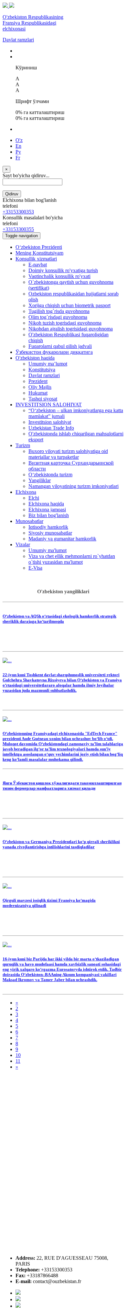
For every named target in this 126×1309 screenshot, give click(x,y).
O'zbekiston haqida (35, 358)
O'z (19, 140)
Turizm (23, 445)
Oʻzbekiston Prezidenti (39, 247)
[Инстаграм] (18, 1306)
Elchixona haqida (46, 503)
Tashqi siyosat (42, 398)
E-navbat (37, 264)
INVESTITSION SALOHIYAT (49, 404)
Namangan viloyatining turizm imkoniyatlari (73, 486)
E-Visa (35, 568)
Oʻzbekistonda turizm (50, 474)
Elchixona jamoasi (47, 509)
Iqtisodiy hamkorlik (48, 527)
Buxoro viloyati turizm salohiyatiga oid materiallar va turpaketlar (68, 454)
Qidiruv (11, 193)
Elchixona (26, 492)
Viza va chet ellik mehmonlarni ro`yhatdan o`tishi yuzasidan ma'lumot (71, 559)
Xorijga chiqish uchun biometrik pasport (69, 305)
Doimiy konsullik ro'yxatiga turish (63, 270)
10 (18, 1055)
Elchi (33, 498)
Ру (18, 152)
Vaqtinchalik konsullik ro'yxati (59, 276)
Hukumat (37, 393)
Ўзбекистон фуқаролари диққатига (54, 352)
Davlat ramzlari (18, 39)
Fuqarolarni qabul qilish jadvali (60, 346)
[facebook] (18, 1293)
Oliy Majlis (39, 387)
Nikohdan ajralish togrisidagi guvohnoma (70, 328)
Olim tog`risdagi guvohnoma (57, 317)
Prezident (37, 381)
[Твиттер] (18, 1299)
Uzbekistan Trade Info (51, 428)
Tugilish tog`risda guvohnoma (58, 311)
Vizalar (23, 544)
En (18, 146)
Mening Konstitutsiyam (39, 253)
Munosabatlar (29, 521)
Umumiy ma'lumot (47, 550)
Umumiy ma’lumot (47, 363)
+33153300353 (18, 211)
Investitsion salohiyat (49, 422)
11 (18, 1061)
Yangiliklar (39, 480)
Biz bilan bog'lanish (48, 515)
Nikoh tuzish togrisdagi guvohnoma (64, 323)
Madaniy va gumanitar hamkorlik (62, 538)
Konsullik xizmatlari (36, 258)
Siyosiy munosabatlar (50, 533)
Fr (18, 157)
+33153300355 (18, 229)
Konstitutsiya (41, 369)
